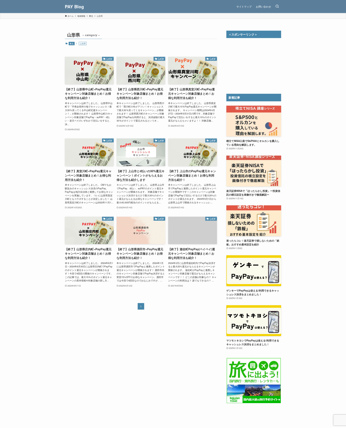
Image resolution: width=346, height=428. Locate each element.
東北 (72, 43)
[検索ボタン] (277, 6)
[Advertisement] (253, 64)
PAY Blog (74, 6)
